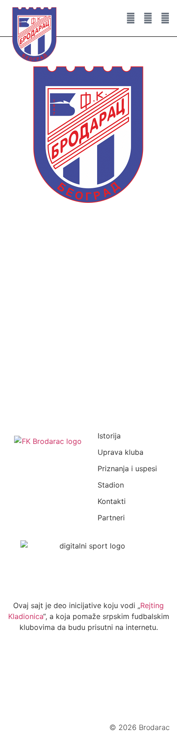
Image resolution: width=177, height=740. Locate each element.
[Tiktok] (118, 679)
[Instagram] (147, 18)
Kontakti (112, 501)
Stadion (111, 484)
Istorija (109, 435)
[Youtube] (165, 18)
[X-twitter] (88, 679)
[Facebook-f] (130, 18)
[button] (106, 18)
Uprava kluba (120, 452)
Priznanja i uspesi (127, 468)
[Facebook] (28, 679)
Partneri (111, 517)
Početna (45, 262)
